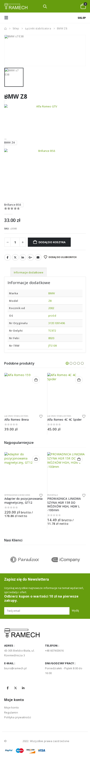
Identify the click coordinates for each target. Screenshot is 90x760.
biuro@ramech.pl (15, 668)
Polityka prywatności (17, 717)
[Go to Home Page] (5, 28)
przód (52, 315)
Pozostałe (52, 495)
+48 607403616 (54, 650)
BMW (51, 293)
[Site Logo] (15, 6)
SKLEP (82, 18)
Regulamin (11, 712)
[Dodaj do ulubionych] (41, 416)
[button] (7, 17)
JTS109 (52, 345)
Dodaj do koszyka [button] (36, 380)
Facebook (7, 257)
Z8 (49, 301)
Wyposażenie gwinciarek (17, 495)
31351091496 (56, 323)
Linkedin (23, 688)
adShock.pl (14, 741)
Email (38, 257)
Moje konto (11, 707)
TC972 (52, 330)
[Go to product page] (23, 392)
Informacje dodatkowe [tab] (28, 272)
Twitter (15, 257)
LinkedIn (22, 257)
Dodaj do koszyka (52, 242)
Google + (30, 257)
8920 (51, 338)
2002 (51, 308)
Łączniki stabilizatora (16, 416)
